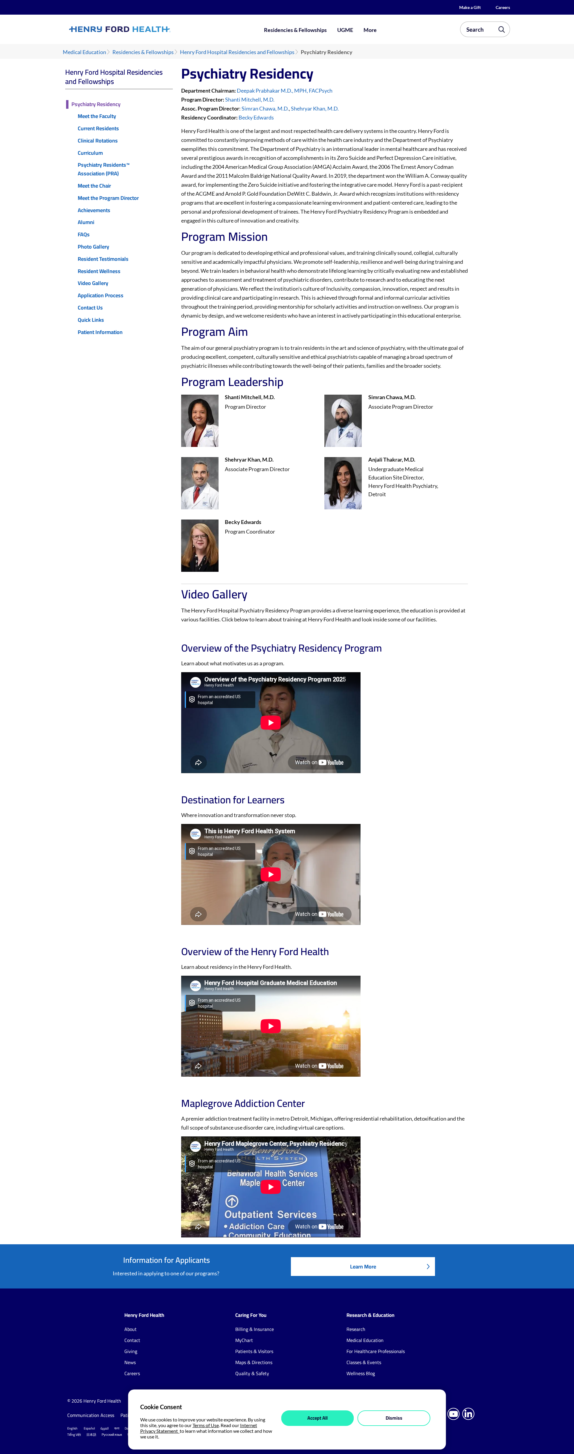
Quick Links (91, 320)
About (130, 1329)
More (370, 30)
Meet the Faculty (97, 116)
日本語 (91, 1435)
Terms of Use (206, 1425)
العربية (104, 1428)
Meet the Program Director (108, 198)
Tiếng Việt (74, 1435)
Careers (503, 7)
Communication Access (90, 1415)
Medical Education (84, 52)
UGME (345, 30)
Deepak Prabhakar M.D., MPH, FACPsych (284, 90)
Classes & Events (363, 1362)
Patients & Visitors (254, 1351)
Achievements (94, 210)
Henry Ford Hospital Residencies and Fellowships (237, 52)
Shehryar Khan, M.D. (315, 108)
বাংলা (116, 1428)
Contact (132, 1340)
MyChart (244, 1340)
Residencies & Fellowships (295, 30)
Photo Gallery (93, 247)
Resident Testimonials (103, 259)
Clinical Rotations (98, 141)
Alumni (86, 222)
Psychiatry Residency (95, 104)
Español (89, 1428)
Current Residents (98, 128)
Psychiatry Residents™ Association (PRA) (104, 169)
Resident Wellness (99, 271)
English (72, 1428)
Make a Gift (470, 7)
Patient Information (100, 332)
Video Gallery (93, 283)
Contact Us (90, 308)
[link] (141, 29)
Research (355, 1329)
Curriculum (90, 153)
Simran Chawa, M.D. (265, 108)
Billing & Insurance (254, 1329)
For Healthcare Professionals (375, 1351)
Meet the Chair (94, 186)
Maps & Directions (253, 1362)
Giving (130, 1351)
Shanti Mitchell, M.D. (249, 99)
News (130, 1362)
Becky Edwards (256, 117)
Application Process (100, 295)
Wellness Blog (360, 1373)
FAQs (84, 234)
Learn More (363, 1266)
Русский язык (112, 1435)
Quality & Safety (252, 1373)
